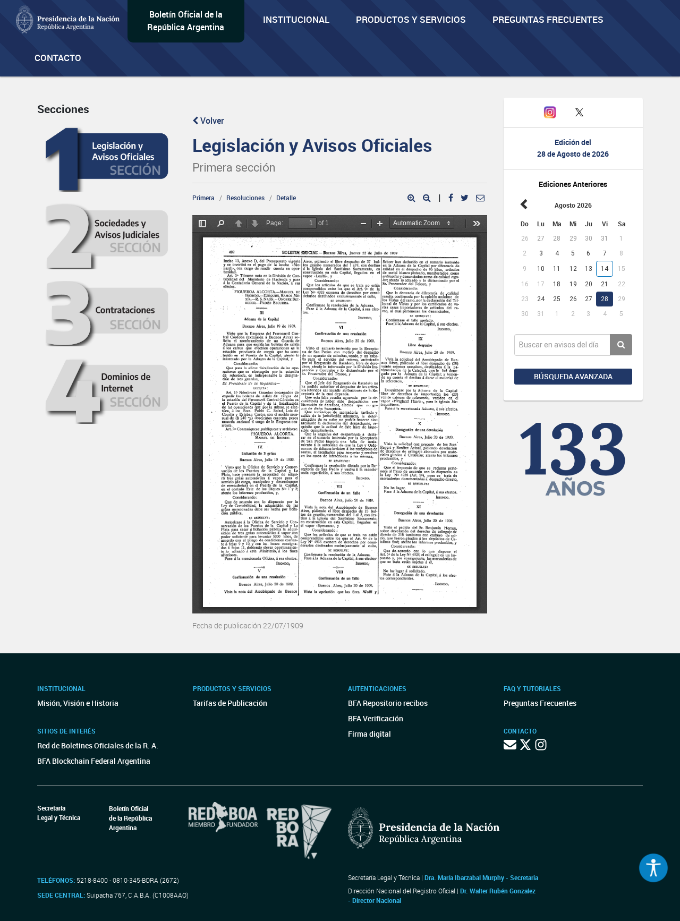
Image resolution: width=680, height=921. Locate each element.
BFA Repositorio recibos (388, 703)
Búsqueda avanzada (573, 376)
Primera (203, 197)
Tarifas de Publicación (230, 703)
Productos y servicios (411, 19)
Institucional (296, 19)
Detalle (286, 197)
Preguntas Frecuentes (548, 19)
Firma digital (369, 734)
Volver (211, 120)
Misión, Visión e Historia (77, 703)
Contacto (58, 58)
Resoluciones (245, 197)
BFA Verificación (375, 718)
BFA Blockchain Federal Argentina (93, 761)
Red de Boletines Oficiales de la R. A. (97, 745)
